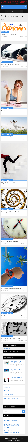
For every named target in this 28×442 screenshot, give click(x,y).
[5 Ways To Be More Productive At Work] (14, 27)
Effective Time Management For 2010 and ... (13, 316)
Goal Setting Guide (9, 438)
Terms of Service (8, 394)
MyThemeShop (17, 440)
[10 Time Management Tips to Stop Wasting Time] (14, 329)
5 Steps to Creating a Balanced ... (10, 137)
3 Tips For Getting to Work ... (9, 183)
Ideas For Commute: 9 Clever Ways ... (11, 64)
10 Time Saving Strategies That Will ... (11, 288)
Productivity (4, 31)
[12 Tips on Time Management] (14, 228)
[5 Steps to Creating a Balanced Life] (14, 126)
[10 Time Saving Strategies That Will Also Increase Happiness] (14, 266)
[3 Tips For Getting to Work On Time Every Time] (14, 162)
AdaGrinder (5, 36)
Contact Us (7, 387)
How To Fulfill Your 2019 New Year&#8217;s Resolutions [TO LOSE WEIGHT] (13, 426)
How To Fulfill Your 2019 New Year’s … (16, 370)
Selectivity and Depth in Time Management (13, 212)
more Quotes (6, 348)
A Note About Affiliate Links (11, 398)
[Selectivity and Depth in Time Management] (14, 199)
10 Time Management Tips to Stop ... (11, 338)
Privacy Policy (7, 391)
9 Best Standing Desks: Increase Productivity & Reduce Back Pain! (12, 419)
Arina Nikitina (5, 66)
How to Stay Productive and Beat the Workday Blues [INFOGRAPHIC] (13, 431)
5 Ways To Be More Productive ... (10, 34)
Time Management (6, 62)
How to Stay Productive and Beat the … (16, 378)
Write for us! (7, 402)
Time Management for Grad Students (12, 111)
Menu (3, 7)
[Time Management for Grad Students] (14, 89)
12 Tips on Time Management (9, 241)
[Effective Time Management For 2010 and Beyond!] (14, 303)
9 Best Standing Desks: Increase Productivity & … (16, 362)
